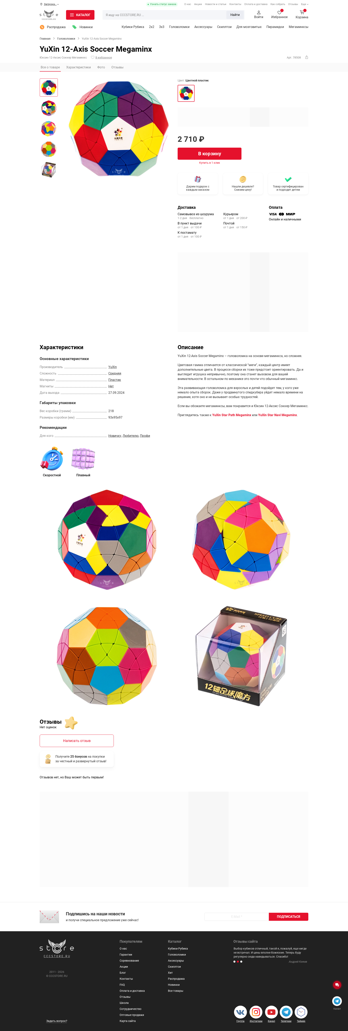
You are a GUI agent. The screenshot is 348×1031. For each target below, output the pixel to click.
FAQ (122, 984)
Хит (170, 972)
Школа (124, 1002)
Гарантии (126, 954)
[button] (234, 962)
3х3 (161, 27)
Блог (123, 972)
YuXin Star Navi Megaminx (277, 415)
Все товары (175, 990)
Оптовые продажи (132, 1015)
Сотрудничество (130, 1008)
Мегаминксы (298, 27)
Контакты (235, 4)
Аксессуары (203, 27)
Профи (145, 436)
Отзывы (293, 4)
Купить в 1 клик (209, 162)
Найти (235, 15)
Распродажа (56, 27)
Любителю (131, 436)
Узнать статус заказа (163, 4)
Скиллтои (224, 27)
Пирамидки (275, 27)
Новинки (86, 27)
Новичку (114, 436)
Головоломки (179, 27)
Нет (111, 386)
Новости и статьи (215, 4)
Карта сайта (128, 1021)
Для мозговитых (249, 27)
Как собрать (277, 4)
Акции (198, 4)
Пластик (114, 380)
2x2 (151, 27)
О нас (187, 4)
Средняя (114, 373)
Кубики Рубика (133, 27)
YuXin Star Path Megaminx (231, 415)
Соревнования (129, 960)
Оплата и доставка (255, 4)
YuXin (112, 367)
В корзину (209, 153)
